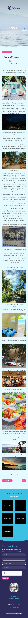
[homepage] (14, 8)
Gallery (14, 600)
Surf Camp (15, 66)
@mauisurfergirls (14, 496)
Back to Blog (7, 52)
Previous (7, 480)
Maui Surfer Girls (16, 604)
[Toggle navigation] (2, 7)
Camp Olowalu (13, 102)
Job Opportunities (14, 596)
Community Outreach (14, 598)
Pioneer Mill (17, 211)
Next (24, 480)
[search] (25, 7)
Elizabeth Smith (15, 63)
